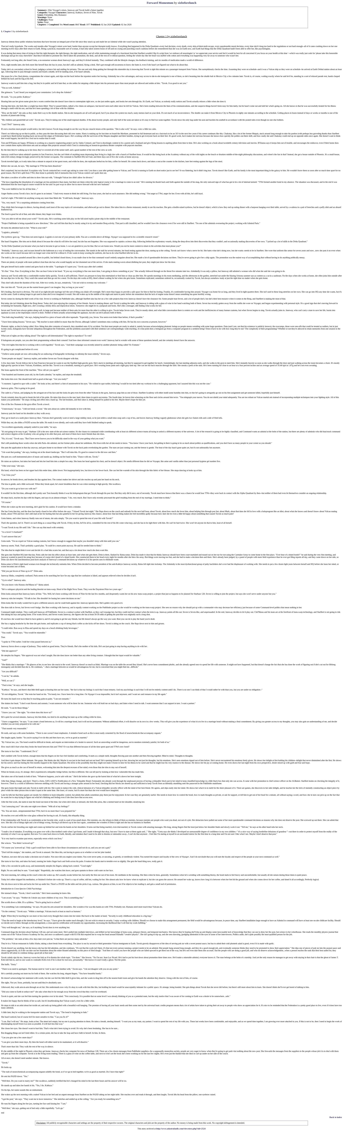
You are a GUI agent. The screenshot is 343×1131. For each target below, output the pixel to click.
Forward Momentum (160, 2)
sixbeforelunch (187, 2)
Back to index (335, 1117)
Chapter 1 (7, 31)
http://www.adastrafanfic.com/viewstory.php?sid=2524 (181, 1129)
